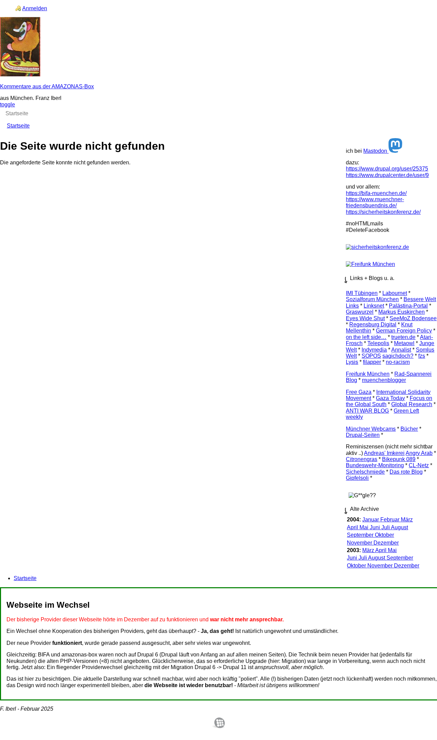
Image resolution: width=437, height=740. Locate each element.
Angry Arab (419, 453)
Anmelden (34, 8)
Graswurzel (359, 312)
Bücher (409, 429)
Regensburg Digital (372, 324)
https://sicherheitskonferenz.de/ (383, 212)
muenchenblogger (384, 380)
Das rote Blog (406, 472)
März (407, 519)
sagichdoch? (397, 356)
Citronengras (361, 459)
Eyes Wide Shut (365, 318)
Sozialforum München (372, 299)
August (399, 527)
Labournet (394, 293)
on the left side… (366, 337)
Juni (375, 527)
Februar (390, 519)
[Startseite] (20, 74)
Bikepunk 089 (398, 459)
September (361, 535)
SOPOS (371, 356)
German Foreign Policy (404, 331)
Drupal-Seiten (363, 435)
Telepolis (378, 343)
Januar (371, 519)
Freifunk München (368, 374)
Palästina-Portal (408, 306)
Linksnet (374, 306)
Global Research (411, 404)
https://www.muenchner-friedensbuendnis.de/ (375, 202)
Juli (386, 527)
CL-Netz (419, 465)
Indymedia (374, 350)
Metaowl (404, 343)
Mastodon (376, 151)
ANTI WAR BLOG (367, 411)
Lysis (352, 362)
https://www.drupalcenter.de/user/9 (387, 175)
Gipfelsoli (357, 478)
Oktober (384, 535)
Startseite (18, 126)
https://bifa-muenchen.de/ (376, 193)
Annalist (401, 350)
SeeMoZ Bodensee (413, 318)
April (353, 527)
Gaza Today (390, 398)
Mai (365, 527)
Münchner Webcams (371, 429)
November (360, 543)
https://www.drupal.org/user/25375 (387, 169)
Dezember (386, 543)
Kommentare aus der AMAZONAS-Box (47, 86)
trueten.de (403, 337)
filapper (372, 362)
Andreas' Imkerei (384, 453)
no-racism (398, 362)
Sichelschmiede (365, 472)
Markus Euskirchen (401, 312)
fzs (421, 356)
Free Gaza (358, 392)
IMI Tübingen (362, 293)
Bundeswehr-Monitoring (375, 465)
